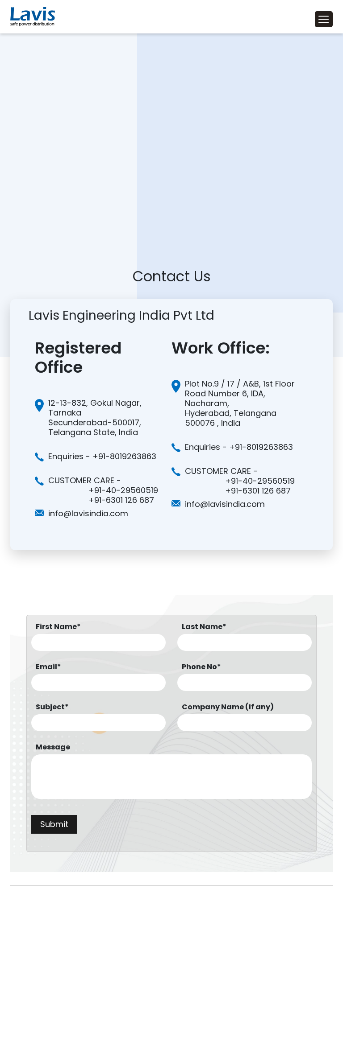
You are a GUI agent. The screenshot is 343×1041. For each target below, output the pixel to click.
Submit (54, 824)
